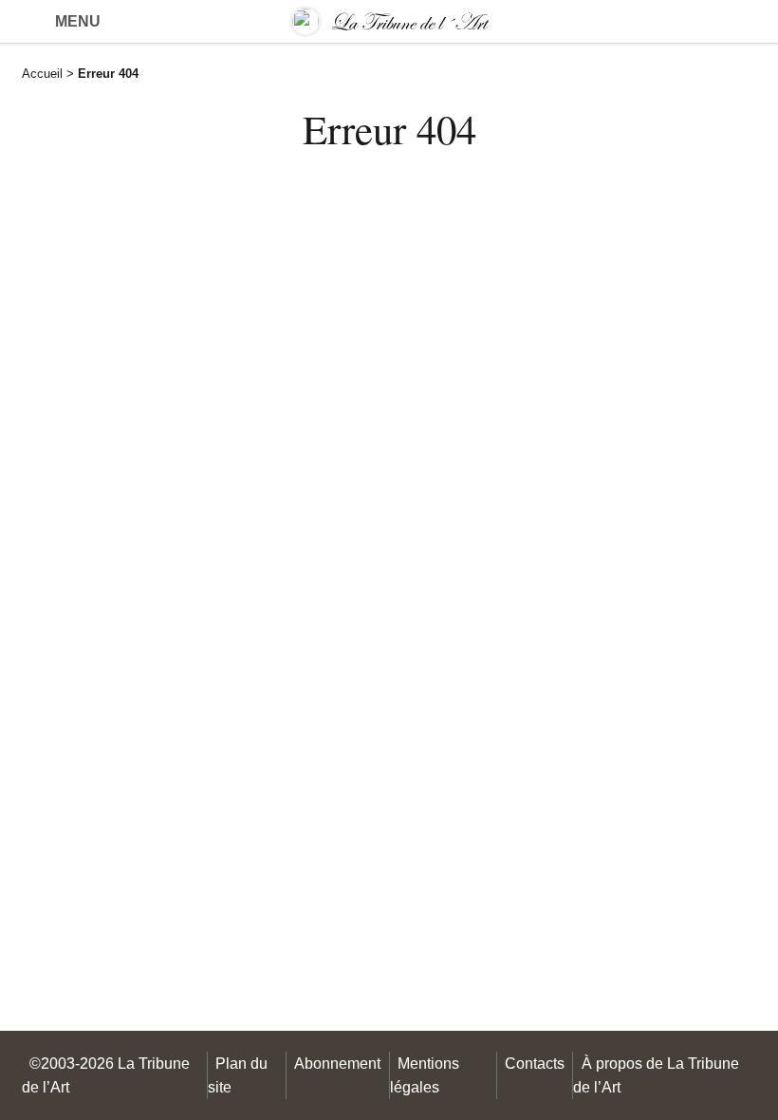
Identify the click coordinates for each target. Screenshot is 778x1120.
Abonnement (337, 1063)
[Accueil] (389, 21)
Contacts (535, 1063)
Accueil (42, 73)
